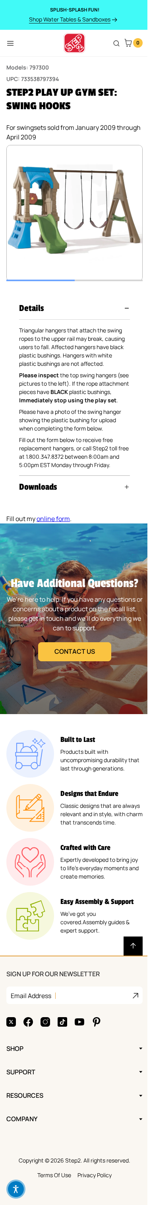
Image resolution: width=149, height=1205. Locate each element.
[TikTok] (62, 1038)
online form (53, 535)
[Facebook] (28, 1038)
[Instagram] (45, 1038)
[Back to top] (127, 962)
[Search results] (116, 43)
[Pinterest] (96, 1038)
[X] (11, 1038)
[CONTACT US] (71, 635)
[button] (74, 308)
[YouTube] (79, 1038)
